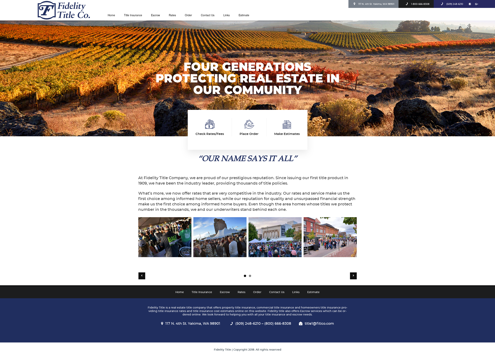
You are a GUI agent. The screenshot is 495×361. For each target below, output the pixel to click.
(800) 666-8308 (277, 323)
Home (111, 15)
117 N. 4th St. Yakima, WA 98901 (376, 4)
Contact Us (207, 15)
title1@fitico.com (319, 323)
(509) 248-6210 (454, 4)
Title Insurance (133, 15)
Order (188, 15)
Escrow (155, 15)
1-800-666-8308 (420, 4)
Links (226, 15)
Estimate (244, 15)
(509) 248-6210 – (249, 323)
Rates (172, 15)
